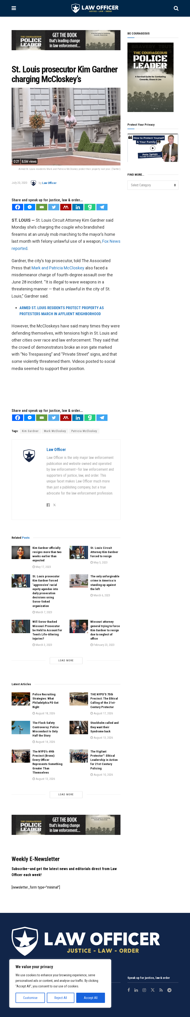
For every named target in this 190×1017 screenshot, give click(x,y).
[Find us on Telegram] (169, 990)
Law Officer (49, 182)
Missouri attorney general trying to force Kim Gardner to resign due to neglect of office (105, 630)
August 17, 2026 (103, 713)
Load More (66, 660)
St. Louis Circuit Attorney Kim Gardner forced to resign (104, 552)
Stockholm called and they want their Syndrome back (104, 727)
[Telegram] (102, 207)
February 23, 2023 (103, 645)
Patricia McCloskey (84, 431)
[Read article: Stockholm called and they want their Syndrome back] (79, 727)
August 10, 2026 (103, 774)
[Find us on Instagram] (144, 990)
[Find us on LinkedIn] (136, 990)
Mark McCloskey (55, 431)
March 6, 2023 (101, 595)
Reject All (60, 998)
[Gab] (89, 207)
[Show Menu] (14, 8)
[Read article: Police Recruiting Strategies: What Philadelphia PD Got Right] (21, 699)
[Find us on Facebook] (128, 990)
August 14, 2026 (45, 741)
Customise (30, 998)
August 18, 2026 (45, 713)
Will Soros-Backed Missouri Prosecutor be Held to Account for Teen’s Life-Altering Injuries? (47, 630)
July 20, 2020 (19, 182)
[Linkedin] (77, 207)
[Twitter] (53, 207)
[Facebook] (17, 207)
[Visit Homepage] (94, 8)
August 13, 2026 (103, 737)
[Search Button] (176, 8)
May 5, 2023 (100, 562)
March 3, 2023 (43, 645)
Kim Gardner (30, 431)
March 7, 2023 (43, 612)
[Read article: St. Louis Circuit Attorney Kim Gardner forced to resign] (79, 552)
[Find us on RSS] (161, 990)
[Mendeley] (65, 207)
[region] (60, 983)
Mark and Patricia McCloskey (58, 267)
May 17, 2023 (43, 567)
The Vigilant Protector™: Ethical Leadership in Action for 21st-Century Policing (104, 760)
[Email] (41, 207)
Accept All (91, 998)
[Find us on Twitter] (153, 990)
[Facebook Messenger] (29, 207)
